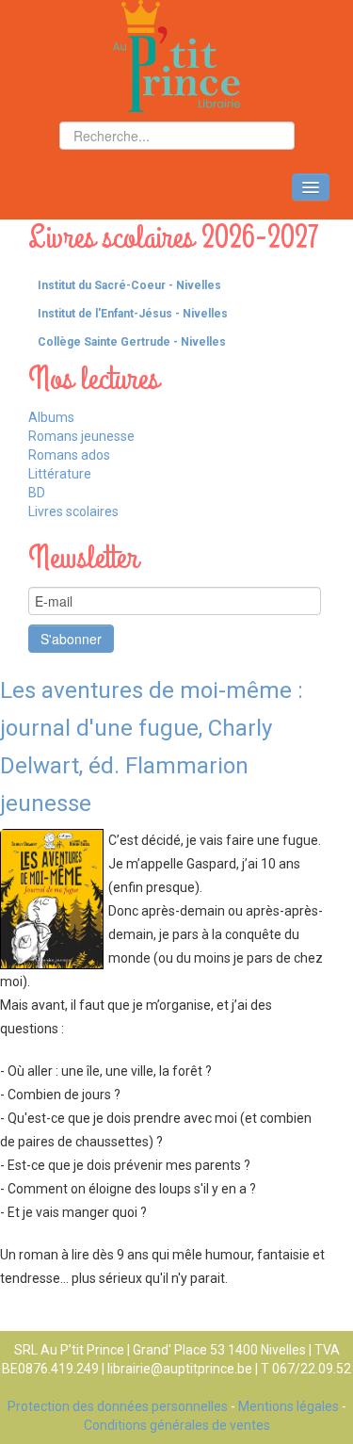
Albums (51, 417)
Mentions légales (288, 1406)
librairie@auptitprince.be (179, 1368)
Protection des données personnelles (118, 1406)
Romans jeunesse (81, 436)
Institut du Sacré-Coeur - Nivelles (129, 285)
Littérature (59, 473)
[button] (338, 285)
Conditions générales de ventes (177, 1425)
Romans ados (69, 454)
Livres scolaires (73, 511)
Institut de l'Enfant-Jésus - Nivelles (133, 313)
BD (36, 492)
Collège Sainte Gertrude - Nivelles (132, 342)
